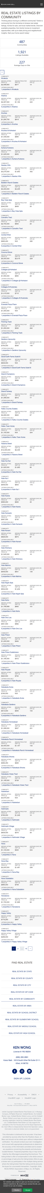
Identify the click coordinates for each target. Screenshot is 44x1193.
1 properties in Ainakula (9, 89)
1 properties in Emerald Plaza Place (14, 315)
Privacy (10, 1094)
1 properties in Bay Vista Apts (12, 211)
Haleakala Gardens (8, 704)
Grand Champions (8, 374)
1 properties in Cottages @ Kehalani (14, 280)
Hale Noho (5, 600)
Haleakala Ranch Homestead (12, 739)
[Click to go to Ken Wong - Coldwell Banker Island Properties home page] (8, 4)
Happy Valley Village (8, 930)
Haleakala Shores (7, 756)
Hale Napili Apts (7, 582)
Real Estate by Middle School (22, 1026)
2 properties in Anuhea (9, 124)
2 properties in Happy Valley (11, 924)
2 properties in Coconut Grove (12, 263)
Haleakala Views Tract (9, 774)
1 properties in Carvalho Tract (12, 228)
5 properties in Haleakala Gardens (13, 715)
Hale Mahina (6, 565)
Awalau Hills (5, 165)
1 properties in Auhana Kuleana (12, 159)
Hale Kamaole (6, 513)
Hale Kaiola (5, 496)
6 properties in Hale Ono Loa (11, 628)
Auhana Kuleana (7, 148)
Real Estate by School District (22, 1012)
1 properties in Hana (8, 854)
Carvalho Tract (6, 217)
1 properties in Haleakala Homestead (14, 733)
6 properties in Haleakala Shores (13, 767)
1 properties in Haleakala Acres (12, 698)
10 (26, 948)
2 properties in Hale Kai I (10, 489)
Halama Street (6, 443)
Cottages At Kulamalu (9, 287)
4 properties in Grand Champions (13, 385)
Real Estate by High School (22, 1033)
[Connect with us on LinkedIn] (29, 1071)
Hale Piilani (5, 635)
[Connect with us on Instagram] (22, 1071)
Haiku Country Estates (9, 408)
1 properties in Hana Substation (12, 889)
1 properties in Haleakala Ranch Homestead (17, 750)
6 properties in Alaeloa (9, 106)
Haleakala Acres (7, 687)
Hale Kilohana (6, 548)
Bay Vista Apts (6, 200)
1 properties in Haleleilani (10, 802)
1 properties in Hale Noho (10, 611)
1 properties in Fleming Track (11, 333)
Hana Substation (7, 878)
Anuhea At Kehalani (8, 130)
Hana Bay (4, 861)
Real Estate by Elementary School (22, 1019)
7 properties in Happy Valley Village (14, 941)
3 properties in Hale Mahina (11, 576)
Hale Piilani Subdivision (10, 652)
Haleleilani (5, 791)
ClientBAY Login (14, 1098)
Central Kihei (6, 235)
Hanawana (5, 895)
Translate (37, 1179)
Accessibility (22, 1094)
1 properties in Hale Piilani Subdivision (15, 663)
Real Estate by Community (22, 999)
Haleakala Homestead (9, 722)
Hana (3, 843)
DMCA (34, 1094)
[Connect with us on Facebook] (14, 1071)
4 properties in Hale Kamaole (11, 524)
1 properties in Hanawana (10, 907)
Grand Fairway (6, 391)
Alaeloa (4, 95)
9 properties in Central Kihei (11, 246)
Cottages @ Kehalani (9, 269)
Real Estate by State (22, 971)
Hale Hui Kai (6, 461)
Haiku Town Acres (8, 426)
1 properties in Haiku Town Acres (13, 437)
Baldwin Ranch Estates (9, 182)
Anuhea (4, 113)
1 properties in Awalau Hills (11, 176)
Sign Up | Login (22, 1078)
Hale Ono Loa (6, 617)
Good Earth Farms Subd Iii (10, 356)
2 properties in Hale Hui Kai (11, 472)
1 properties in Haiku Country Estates (14, 420)
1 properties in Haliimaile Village (13, 837)
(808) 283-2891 (22, 1057)
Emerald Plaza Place (9, 304)
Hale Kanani (5, 530)
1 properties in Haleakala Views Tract (14, 785)
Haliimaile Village (7, 826)
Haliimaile (5, 809)
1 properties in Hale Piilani (10, 646)
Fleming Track (6, 322)
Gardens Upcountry (8, 339)
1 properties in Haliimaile (10, 820)
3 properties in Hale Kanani (11, 541)
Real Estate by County (22, 978)
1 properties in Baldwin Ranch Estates (15, 193)
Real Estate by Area (22, 1005)
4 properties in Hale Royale (11, 680)
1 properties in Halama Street (11, 454)
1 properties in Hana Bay (10, 872)
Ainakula (4, 78)
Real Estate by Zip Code (22, 992)
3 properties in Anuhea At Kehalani (14, 141)
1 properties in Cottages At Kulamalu (14, 298)
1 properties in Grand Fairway (12, 402)
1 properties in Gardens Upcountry (13, 350)
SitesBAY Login (30, 1098)
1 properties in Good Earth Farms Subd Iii (16, 367)
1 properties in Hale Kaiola (11, 506)
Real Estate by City (22, 985)
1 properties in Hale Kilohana (11, 559)
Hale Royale (5, 669)
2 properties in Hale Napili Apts (12, 594)
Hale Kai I (4, 478)
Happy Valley (6, 913)
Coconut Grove (6, 252)
